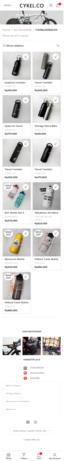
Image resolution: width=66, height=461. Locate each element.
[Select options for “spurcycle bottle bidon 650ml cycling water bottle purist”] (26, 233)
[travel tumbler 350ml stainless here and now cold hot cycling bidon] (47, 153)
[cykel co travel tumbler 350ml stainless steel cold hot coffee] (17, 109)
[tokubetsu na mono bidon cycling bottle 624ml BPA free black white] (47, 196)
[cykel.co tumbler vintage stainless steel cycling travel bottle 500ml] (17, 66)
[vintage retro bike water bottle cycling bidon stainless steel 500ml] (47, 109)
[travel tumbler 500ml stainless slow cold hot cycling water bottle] (47, 66)
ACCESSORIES (23, 29)
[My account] (50, 5)
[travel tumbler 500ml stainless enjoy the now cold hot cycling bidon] (17, 153)
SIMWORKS (11, 216)
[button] (26, 57)
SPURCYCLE (11, 263)
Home (6, 29)
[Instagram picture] (12, 346)
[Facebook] (28, 422)
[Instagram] (35, 422)
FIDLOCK (39, 263)
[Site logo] (32, 5)
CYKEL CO (10, 86)
